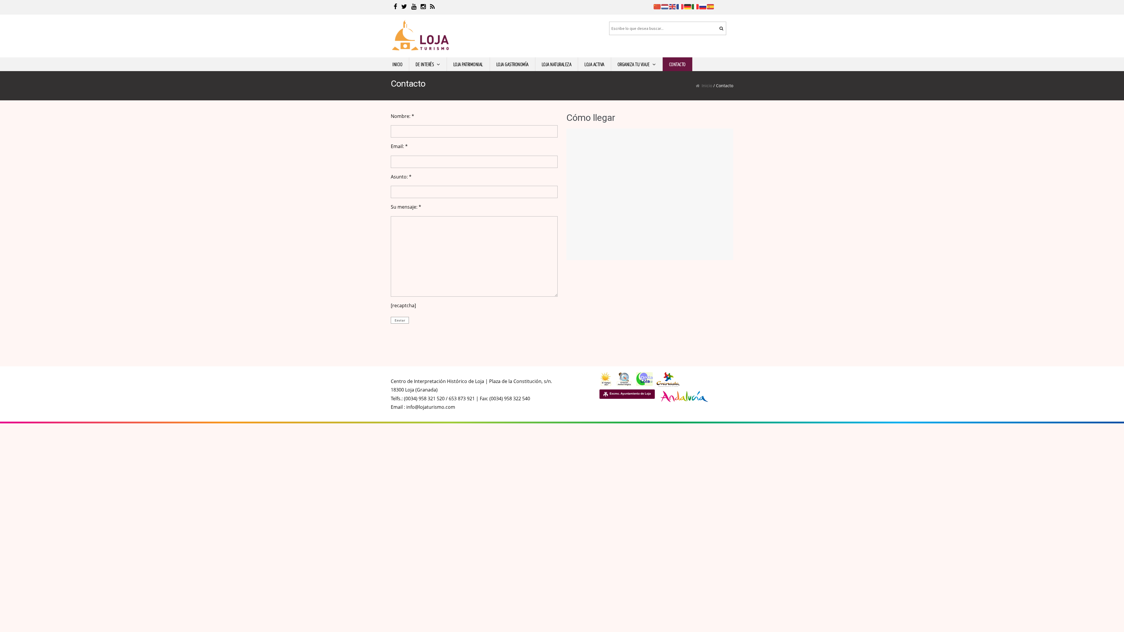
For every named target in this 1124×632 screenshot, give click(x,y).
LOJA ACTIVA (594, 64)
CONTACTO (677, 64)
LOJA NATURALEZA (557, 64)
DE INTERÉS (425, 64)
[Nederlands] (665, 6)
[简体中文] (657, 6)
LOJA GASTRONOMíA (512, 64)
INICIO (397, 64)
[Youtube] (414, 7)
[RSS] (432, 7)
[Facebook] (395, 7)
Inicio (707, 85)
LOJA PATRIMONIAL (468, 64)
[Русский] (703, 6)
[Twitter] (404, 7)
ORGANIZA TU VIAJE (634, 64)
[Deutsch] (688, 6)
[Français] (680, 6)
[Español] (711, 6)
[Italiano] (695, 6)
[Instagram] (423, 7)
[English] (672, 6)
